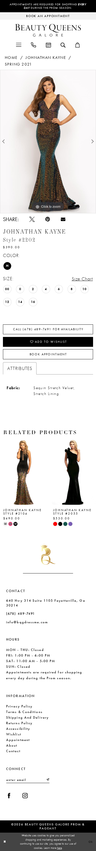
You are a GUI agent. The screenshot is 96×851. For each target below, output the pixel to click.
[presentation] (23, 471)
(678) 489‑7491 (20, 613)
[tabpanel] (48, 141)
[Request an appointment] (48, 44)
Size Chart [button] (82, 279)
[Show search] (63, 44)
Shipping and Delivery (27, 717)
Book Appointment (48, 354)
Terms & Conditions (24, 712)
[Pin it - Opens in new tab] (47, 219)
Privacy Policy (19, 706)
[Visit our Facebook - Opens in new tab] (9, 796)
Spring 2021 (18, 64)
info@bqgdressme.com (27, 622)
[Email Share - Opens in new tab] (63, 219)
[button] (18, 44)
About (11, 745)
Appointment (18, 740)
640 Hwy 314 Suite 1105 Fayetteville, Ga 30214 (45, 602)
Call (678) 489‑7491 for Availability (48, 329)
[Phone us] (33, 44)
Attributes (20, 368)
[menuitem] (18, 44)
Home (11, 57)
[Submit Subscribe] (48, 779)
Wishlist (13, 734)
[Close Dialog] (4, 841)
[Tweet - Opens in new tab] (32, 219)
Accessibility (18, 728)
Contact (13, 751)
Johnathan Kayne (46, 57)
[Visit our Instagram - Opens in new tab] (25, 796)
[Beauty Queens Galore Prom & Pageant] (48, 30)
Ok (91, 842)
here (59, 848)
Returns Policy (19, 723)
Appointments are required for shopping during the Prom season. (48, 6)
